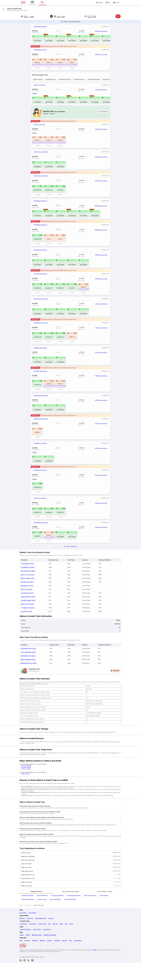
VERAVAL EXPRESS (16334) (28, 596)
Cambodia (57, 940)
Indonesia (27, 940)
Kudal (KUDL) (25, 774)
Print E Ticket (42, 924)
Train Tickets (32, 912)
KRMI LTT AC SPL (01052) (27, 574)
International (78, 940)
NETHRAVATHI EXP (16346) (28, 656)
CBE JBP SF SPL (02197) (27, 582)
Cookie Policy (47, 929)
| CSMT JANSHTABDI (29, 856)
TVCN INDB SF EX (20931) (28, 567)
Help (109, 2)
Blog (66, 924)
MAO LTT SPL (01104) (26, 589)
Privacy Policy (37, 929)
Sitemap (54, 924)
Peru (70, 940)
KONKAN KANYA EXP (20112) (28, 648)
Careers (50, 918)
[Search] (118, 16)
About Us (22, 918)
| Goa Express (27, 852)
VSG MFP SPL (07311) (26, 611)
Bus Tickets (23, 912)
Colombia (64, 940)
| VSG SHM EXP (28, 882)
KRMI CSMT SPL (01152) (27, 585)
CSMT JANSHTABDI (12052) (28, 652)
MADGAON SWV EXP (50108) (29, 663)
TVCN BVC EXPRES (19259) (28, 600)
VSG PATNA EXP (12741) (27, 593)
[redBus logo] (23, 2)
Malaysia (42, 940)
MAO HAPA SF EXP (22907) (28, 571)
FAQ (49, 924)
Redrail (28, 935)
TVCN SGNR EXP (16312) (27, 563)
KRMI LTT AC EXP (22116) (27, 604)
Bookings (100, 2)
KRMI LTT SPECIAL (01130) (28, 578)
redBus (22, 935)
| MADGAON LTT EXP (29, 874)
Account (117, 2)
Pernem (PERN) (26, 766)
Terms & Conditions (25, 929)
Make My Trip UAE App (50, 935)
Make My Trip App (37, 935)
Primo (71, 924)
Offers (61, 924)
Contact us (30, 918)
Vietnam (49, 940)
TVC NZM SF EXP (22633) (28, 607)
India (21, 940)
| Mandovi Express (28, 871)
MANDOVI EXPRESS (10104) (28, 659)
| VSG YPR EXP (27, 863)
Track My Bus (23, 924)
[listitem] (34, 94)
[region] (70, 34)
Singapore (35, 940)
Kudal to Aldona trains (34, 671)
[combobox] (35, 16)
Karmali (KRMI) (26, 767)
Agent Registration (40, 918)
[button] (51, 16)
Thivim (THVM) (26, 769)
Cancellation (33, 924)
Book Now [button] (116, 670)
